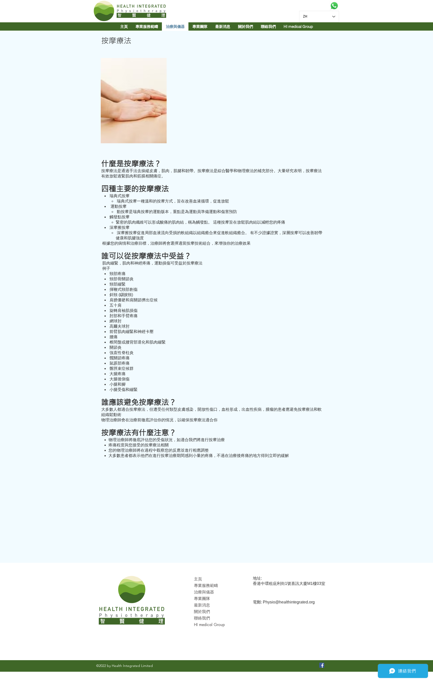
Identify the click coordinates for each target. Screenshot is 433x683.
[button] (199, 26)
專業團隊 (202, 598)
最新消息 (202, 605)
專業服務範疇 (206, 585)
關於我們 (202, 611)
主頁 (198, 579)
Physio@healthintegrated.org (289, 602)
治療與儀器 (204, 592)
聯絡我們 (202, 618)
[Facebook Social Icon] (321, 665)
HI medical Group (209, 624)
